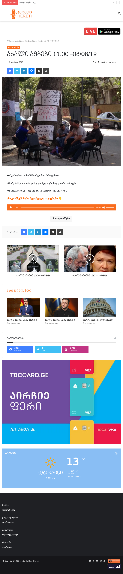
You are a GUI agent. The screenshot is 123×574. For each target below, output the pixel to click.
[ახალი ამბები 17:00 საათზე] (23, 307)
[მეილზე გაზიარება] (39, 71)
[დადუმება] (103, 207)
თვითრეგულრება (10, 534)
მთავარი (13, 41)
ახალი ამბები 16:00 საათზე (60, 320)
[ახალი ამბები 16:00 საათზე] (61, 307)
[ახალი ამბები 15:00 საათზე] (99, 307)
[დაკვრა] (10, 207)
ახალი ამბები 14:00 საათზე (32, 2)
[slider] (110, 207)
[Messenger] (31, 71)
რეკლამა (6, 542)
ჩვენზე (5, 505)
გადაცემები (7, 530)
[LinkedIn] (24, 71)
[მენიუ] (3, 14)
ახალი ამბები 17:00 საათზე (22, 320)
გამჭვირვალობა (10, 517)
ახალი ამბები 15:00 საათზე (97, 320)
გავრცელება (8, 522)
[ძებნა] (119, 14)
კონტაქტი (7, 547)
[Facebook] (10, 71)
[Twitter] (17, 71)
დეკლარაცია (8, 510)
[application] (61, 207)
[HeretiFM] (24, 13)
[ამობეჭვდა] (46, 71)
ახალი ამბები (24, 41)
